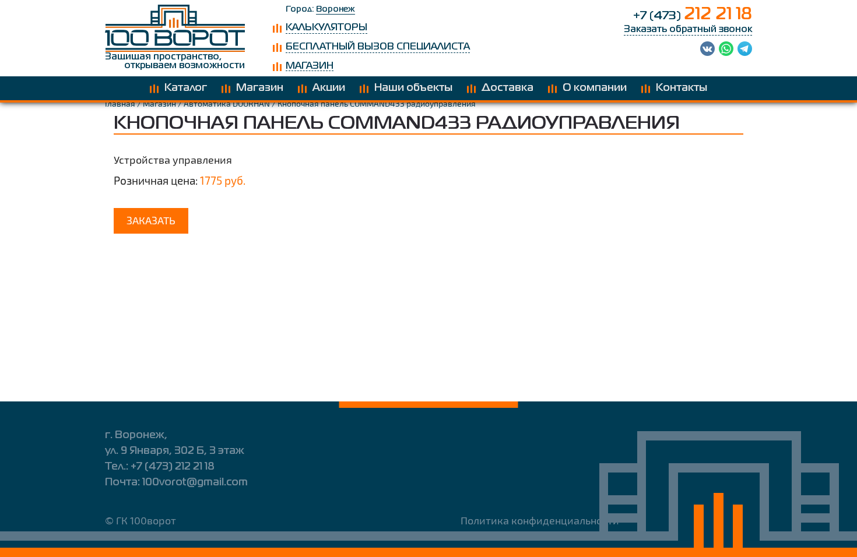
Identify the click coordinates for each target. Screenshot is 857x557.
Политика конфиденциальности (540, 520)
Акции (328, 88)
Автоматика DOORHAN (227, 103)
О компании (595, 88)
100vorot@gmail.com (195, 482)
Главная (120, 103)
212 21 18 (692, 14)
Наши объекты (413, 88)
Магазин (309, 66)
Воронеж (335, 9)
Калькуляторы (326, 28)
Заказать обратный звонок (688, 30)
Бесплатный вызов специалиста (378, 47)
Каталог (185, 88)
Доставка (507, 88)
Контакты (681, 88)
